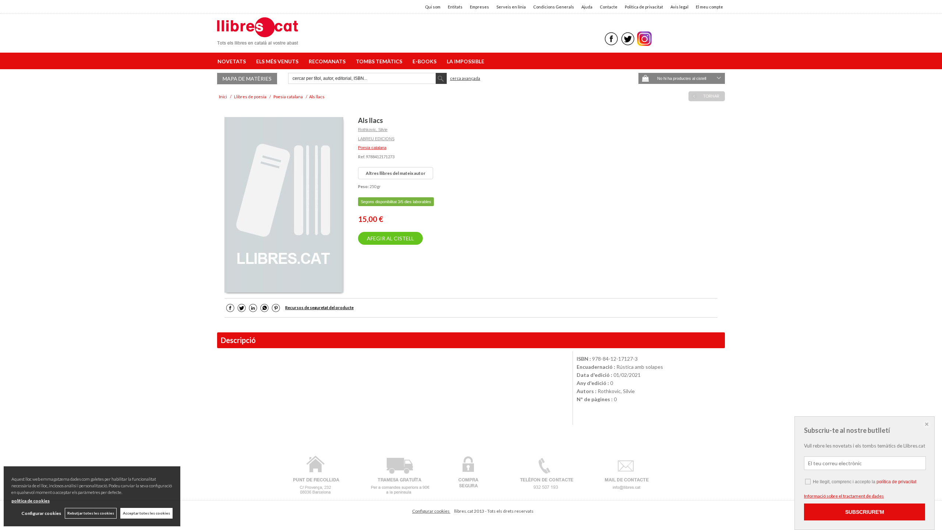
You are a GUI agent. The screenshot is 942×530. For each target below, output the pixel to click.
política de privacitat (896, 481)
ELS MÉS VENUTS (278, 61)
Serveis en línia (511, 6)
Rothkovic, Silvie (372, 129)
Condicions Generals (553, 6)
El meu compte (709, 6)
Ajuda (586, 6)
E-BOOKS (425, 61)
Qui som (432, 6)
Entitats (455, 6)
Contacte (608, 6)
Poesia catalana (372, 147)
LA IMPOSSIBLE (465, 61)
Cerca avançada (465, 78)
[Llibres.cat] (257, 40)
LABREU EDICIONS (376, 139)
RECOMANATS (328, 61)
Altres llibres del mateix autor (395, 173)
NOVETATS (232, 61)
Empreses (479, 6)
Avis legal (679, 6)
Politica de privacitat (644, 6)
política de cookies (30, 501)
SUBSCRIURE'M (864, 512)
